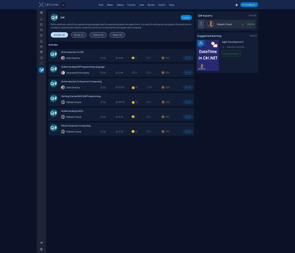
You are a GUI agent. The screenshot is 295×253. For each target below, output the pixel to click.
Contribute (249, 4)
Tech (100, 4)
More (171, 5)
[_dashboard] (42, 24)
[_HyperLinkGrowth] (41, 70)
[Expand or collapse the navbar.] (42, 12)
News (110, 4)
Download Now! (231, 53)
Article (188, 58)
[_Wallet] (42, 30)
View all (252, 15)
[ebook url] (208, 69)
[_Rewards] (42, 58)
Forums (131, 4)
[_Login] (42, 249)
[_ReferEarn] (42, 52)
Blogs (78, 34)
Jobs (141, 4)
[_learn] (42, 35)
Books (151, 4)
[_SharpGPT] (42, 63)
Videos (120, 4)
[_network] (42, 46)
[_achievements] (42, 41)
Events (162, 4)
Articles (59, 34)
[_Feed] (42, 19)
